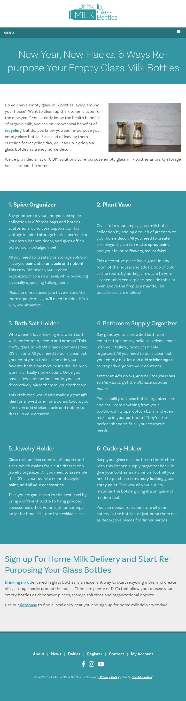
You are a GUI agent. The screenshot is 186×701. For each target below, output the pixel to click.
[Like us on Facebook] (83, 664)
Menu (9, 33)
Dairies (74, 654)
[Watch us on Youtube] (101, 664)
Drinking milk (17, 582)
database (28, 605)
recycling (13, 130)
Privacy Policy (109, 677)
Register (94, 654)
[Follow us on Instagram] (91, 664)
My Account (142, 654)
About (38, 654)
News (56, 654)
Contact (116, 654)
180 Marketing (142, 677)
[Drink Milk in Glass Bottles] (93, 13)
